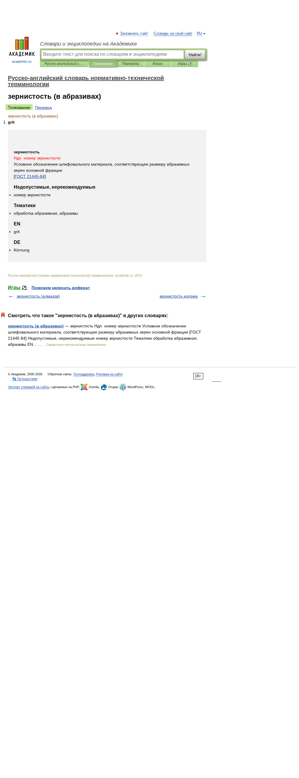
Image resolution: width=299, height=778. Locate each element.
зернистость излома (178, 296)
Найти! (195, 54)
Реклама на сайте (109, 374)
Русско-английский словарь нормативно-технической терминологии (64, 64)
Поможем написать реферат (61, 287)
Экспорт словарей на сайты (28, 387)
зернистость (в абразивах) (36, 326)
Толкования (102, 64)
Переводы (130, 64)
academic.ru (22, 62)
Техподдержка (83, 374)
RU (199, 34)
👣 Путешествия (24, 379)
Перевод (43, 107)
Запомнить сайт (134, 34)
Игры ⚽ (185, 64)
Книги (158, 64)
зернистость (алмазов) (38, 296)
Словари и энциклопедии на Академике (88, 44)
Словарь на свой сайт (173, 34)
